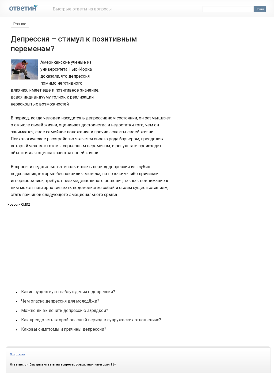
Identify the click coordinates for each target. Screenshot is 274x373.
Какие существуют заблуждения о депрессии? (68, 291)
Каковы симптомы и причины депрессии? (63, 329)
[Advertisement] (136, 78)
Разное (19, 24)
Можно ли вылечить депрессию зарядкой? (64, 310)
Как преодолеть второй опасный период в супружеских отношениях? (91, 319)
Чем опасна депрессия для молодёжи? (60, 301)
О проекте (17, 354)
